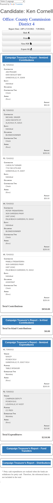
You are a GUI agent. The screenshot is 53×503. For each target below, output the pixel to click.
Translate (19, 4)
